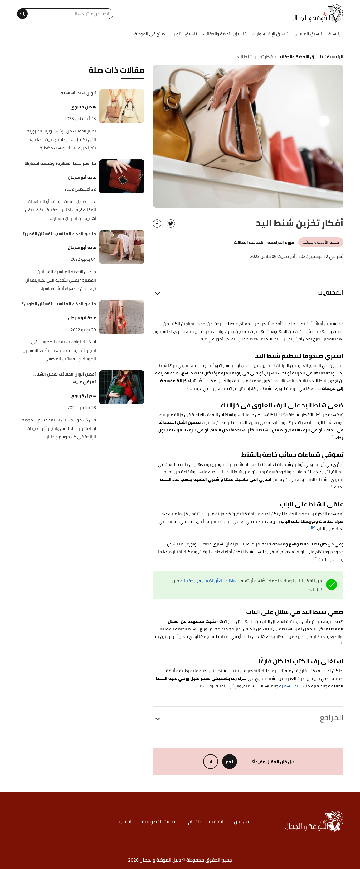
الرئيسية (335, 34)
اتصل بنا (124, 821)
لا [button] (210, 762)
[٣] (313, 527)
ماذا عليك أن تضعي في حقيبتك (208, 581)
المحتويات (330, 292)
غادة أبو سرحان (82, 177)
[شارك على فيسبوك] (157, 223)
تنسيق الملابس (308, 34)
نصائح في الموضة (150, 34)
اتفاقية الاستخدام (205, 821)
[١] (188, 387)
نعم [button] (229, 762)
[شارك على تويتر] (171, 223)
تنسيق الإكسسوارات (270, 34)
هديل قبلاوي (83, 107)
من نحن (241, 821)
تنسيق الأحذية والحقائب (224, 34)
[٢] (331, 486)
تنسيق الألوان (185, 34)
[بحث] (22, 13)
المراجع (331, 717)
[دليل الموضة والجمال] (318, 14)
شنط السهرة (290, 686)
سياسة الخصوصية (160, 821)
